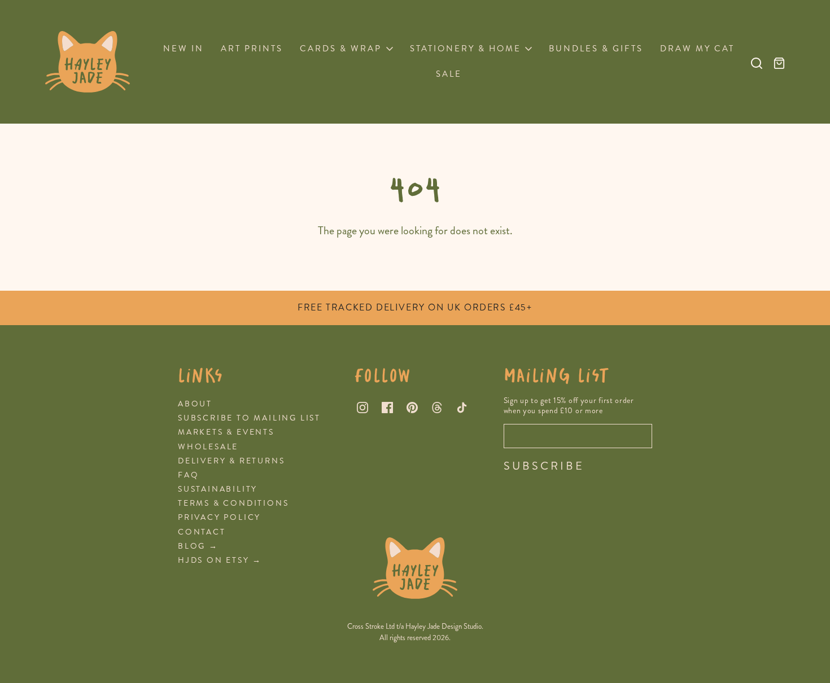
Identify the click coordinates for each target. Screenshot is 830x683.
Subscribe (544, 466)
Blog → (198, 546)
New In (183, 48)
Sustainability (217, 489)
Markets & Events (226, 432)
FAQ (188, 475)
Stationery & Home (465, 48)
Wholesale (208, 446)
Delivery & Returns (231, 461)
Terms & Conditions (233, 503)
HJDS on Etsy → (220, 560)
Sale (449, 74)
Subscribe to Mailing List (249, 418)
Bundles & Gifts (596, 48)
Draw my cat (697, 48)
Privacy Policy (219, 517)
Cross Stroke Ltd (371, 626)
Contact (202, 532)
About (195, 404)
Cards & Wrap (341, 48)
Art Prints (252, 48)
